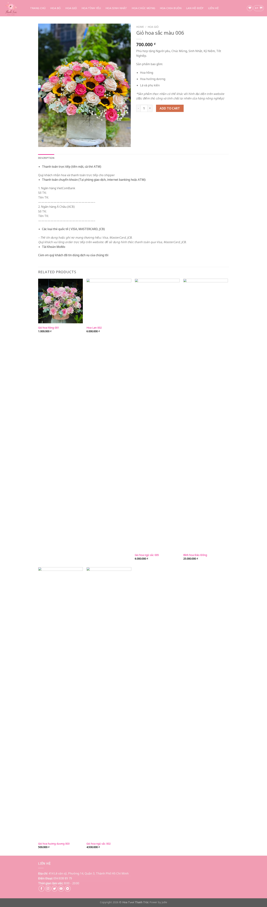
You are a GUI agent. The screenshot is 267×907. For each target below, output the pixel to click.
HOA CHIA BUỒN (171, 8)
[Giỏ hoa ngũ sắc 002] (108, 703)
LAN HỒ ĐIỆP (194, 8)
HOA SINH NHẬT (116, 8)
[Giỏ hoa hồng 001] (60, 301)
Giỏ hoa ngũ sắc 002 (98, 843)
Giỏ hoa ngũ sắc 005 (147, 555)
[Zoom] (42, 142)
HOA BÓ (55, 8)
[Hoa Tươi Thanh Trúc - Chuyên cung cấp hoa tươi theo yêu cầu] (12, 8)
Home (140, 26)
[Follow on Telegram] (68, 889)
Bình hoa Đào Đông (195, 555)
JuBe (164, 902)
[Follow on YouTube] (61, 889)
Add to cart (170, 108)
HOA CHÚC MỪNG (143, 8)
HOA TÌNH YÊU (91, 8)
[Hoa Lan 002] (108, 301)
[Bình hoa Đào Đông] (205, 415)
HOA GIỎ (71, 8)
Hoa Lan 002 (94, 327)
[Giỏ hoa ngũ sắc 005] (157, 415)
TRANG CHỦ (38, 8)
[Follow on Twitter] (55, 889)
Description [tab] (46, 157)
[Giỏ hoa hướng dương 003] (60, 703)
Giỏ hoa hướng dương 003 (54, 843)
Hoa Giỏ (153, 26)
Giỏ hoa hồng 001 (48, 327)
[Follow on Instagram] (48, 889)
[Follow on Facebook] (41, 889)
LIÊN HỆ (213, 8)
